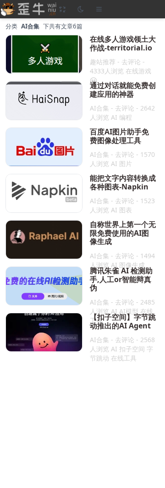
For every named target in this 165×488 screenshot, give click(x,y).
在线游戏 (138, 71)
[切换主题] (80, 9)
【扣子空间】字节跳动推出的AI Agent (123, 321)
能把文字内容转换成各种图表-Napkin (123, 182)
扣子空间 (132, 348)
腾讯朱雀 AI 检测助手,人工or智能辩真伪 (121, 279)
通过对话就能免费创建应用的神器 (123, 89)
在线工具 (124, 358)
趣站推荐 (103, 61)
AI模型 (128, 311)
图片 (125, 163)
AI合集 (99, 108)
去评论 (131, 61)
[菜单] (99, 9)
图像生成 (132, 265)
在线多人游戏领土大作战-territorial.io (123, 43)
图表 (125, 209)
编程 (125, 117)
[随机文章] (62, 9)
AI (114, 117)
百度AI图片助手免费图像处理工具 (119, 136)
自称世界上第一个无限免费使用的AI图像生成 (123, 232)
